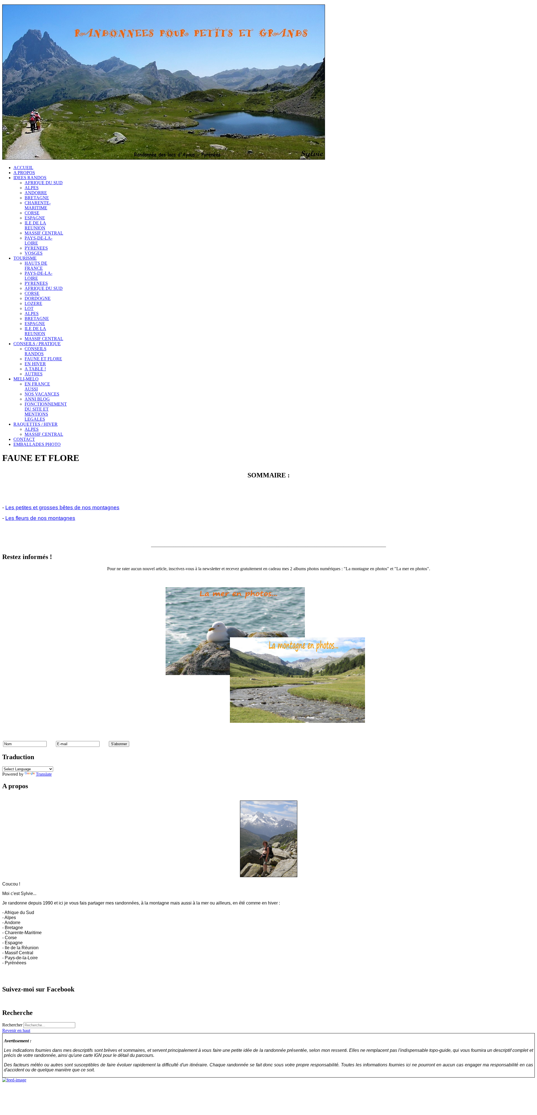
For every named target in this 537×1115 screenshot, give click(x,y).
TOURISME (25, 258)
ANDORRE (36, 192)
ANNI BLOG (37, 399)
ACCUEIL (23, 167)
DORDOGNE (38, 298)
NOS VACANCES (42, 394)
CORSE (32, 212)
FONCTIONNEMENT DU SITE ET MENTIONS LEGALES (46, 412)
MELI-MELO (26, 379)
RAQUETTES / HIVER (35, 424)
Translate (44, 774)
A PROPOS (24, 172)
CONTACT (24, 439)
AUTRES (34, 373)
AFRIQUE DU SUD (44, 182)
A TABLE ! (35, 368)
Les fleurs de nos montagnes (40, 518)
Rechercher (12, 1024)
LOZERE (33, 303)
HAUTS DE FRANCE (36, 266)
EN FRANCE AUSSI (37, 386)
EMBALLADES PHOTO (37, 444)
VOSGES (34, 253)
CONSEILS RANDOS (35, 351)
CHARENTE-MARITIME (38, 205)
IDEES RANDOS (29, 177)
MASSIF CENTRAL (44, 233)
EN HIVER (35, 363)
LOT (29, 308)
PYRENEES (36, 248)
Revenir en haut (16, 1030)
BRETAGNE (37, 197)
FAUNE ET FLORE (43, 358)
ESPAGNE (35, 218)
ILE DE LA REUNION (35, 225)
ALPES (32, 187)
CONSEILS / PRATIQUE (37, 343)
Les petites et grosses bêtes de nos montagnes (62, 507)
